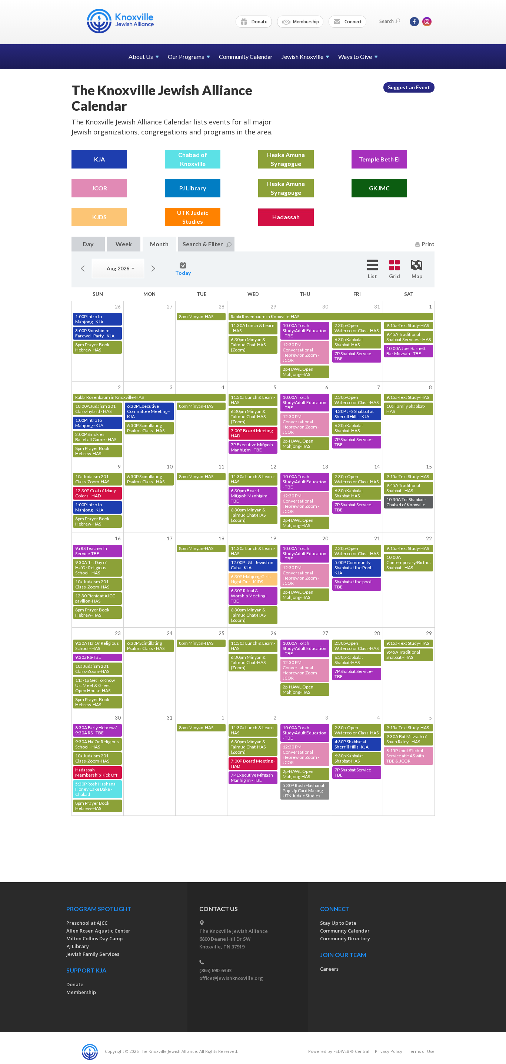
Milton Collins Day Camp (94, 938)
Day (88, 243)
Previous (82, 268)
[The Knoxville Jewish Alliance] (125, 21)
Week (124, 243)
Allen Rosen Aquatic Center (98, 930)
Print (428, 244)
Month (159, 243)
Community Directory (345, 938)
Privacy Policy (388, 1051)
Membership (305, 22)
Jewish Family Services (92, 954)
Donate (258, 22)
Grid (394, 276)
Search (386, 21)
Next (153, 268)
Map (417, 276)
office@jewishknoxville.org (231, 978)
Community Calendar (246, 56)
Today (183, 273)
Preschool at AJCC (86, 923)
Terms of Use (421, 1051)
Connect (352, 22)
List (372, 276)
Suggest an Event (409, 87)
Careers (329, 968)
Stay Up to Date (338, 923)
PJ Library (77, 946)
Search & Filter (203, 243)
